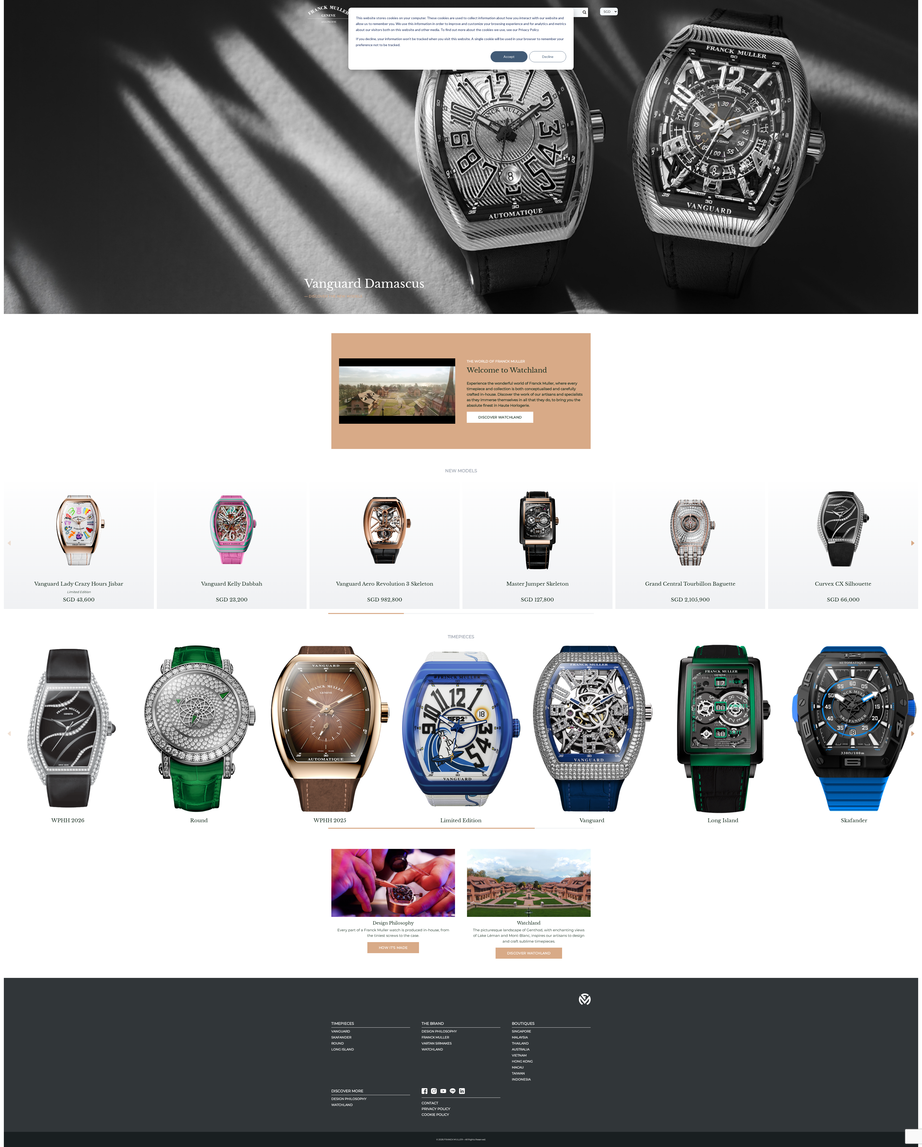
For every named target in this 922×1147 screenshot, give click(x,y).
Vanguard (592, 820)
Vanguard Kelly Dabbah (231, 584)
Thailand (520, 1043)
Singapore (521, 1031)
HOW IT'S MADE (393, 947)
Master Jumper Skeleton (537, 584)
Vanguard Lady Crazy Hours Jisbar (78, 584)
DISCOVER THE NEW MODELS (335, 296)
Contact (430, 1103)
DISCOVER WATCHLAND (500, 417)
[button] (912, 543)
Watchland (432, 1049)
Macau (518, 1067)
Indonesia (521, 1079)
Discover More (347, 1090)
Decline (547, 57)
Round (199, 820)
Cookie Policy (435, 1114)
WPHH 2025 (330, 820)
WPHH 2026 (68, 820)
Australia (520, 1049)
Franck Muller (435, 1037)
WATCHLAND (342, 1104)
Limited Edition (460, 820)
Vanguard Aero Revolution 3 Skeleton (384, 584)
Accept (509, 57)
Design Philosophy (439, 1031)
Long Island (723, 820)
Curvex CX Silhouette (843, 584)
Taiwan (518, 1073)
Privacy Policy (436, 1108)
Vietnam (519, 1055)
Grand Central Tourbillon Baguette (690, 584)
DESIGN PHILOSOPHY (348, 1098)
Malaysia (520, 1037)
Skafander (854, 820)
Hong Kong (522, 1061)
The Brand (433, 1023)
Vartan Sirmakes (437, 1043)
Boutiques (523, 1023)
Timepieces (342, 1023)
